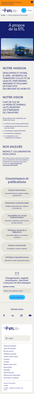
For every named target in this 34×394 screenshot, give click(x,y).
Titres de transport (10, 348)
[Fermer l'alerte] (32, 2)
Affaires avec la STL (10, 364)
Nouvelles (7, 370)
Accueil (3, 15)
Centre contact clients (11, 356)
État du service (8, 351)
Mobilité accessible (10, 354)
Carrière (6, 362)
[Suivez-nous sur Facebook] (4, 315)
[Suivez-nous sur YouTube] (30, 315)
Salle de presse (9, 372)
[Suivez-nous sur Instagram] (21, 315)
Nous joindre (8, 367)
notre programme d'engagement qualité (12, 164)
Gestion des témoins (9, 383)
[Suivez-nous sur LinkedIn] (12, 315)
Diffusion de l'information (12, 375)
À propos (7, 359)
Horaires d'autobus (10, 346)
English (11, 338)
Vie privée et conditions (11, 378)
